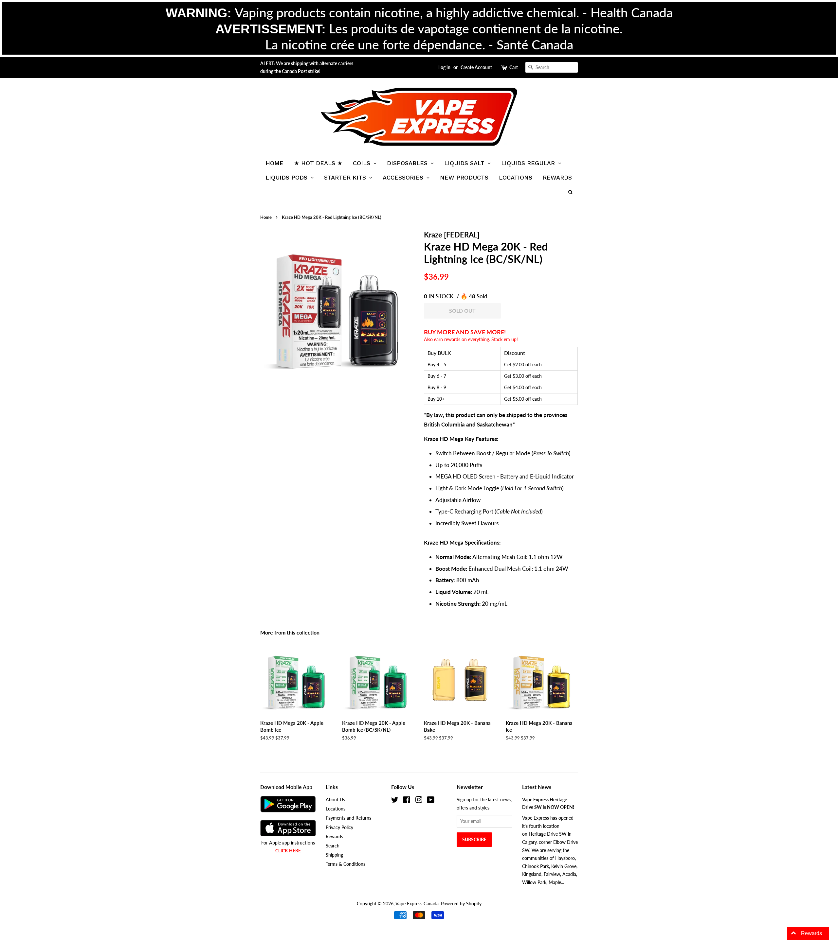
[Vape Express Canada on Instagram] (418, 801)
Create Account (476, 67)
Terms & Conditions (345, 864)
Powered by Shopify (461, 903)
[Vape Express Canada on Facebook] (406, 801)
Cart (513, 67)
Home (266, 217)
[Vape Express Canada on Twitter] (394, 801)
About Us (335, 799)
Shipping (334, 855)
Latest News (536, 787)
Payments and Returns (348, 818)
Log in (444, 67)
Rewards (334, 836)
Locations (335, 808)
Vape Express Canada (417, 903)
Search (332, 845)
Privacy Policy (339, 827)
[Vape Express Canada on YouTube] (430, 801)
